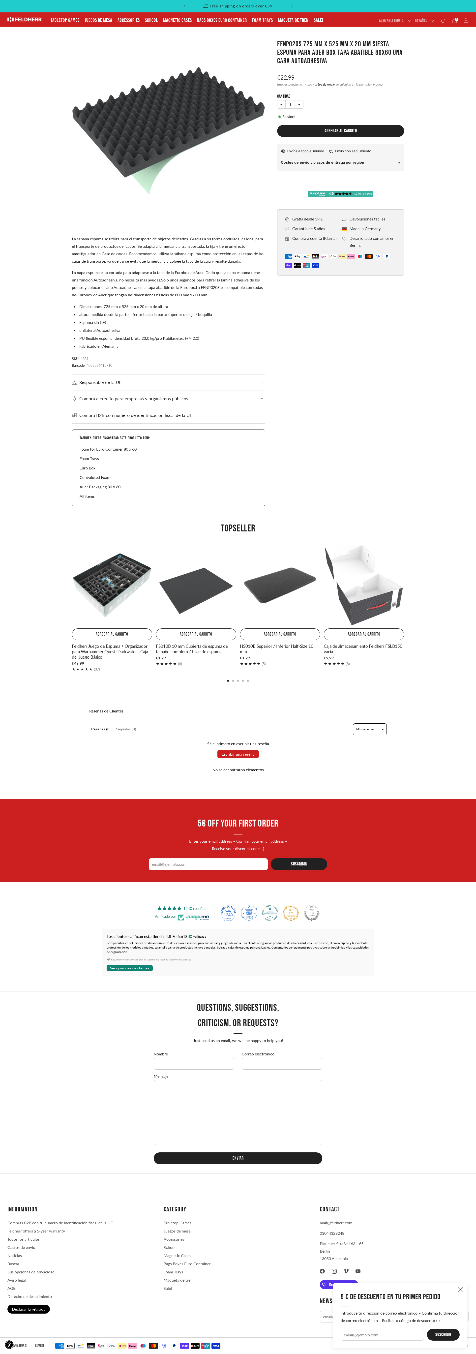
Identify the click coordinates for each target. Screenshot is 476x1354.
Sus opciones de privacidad (31, 1271)
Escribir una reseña (238, 754)
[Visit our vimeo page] (346, 1271)
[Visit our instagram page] (334, 1271)
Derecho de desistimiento (29, 1296)
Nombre (161, 1053)
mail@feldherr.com (336, 1222)
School (151, 20)
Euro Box (87, 467)
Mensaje (161, 1076)
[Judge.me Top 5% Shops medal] (312, 913)
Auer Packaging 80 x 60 (100, 486)
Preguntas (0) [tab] (125, 729)
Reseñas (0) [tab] (101, 729)
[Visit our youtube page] (358, 1271)
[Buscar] (443, 20)
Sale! (318, 20)
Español (421, 20)
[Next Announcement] (292, 6)
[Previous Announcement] (184, 6)
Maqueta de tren (293, 20)
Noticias (14, 1255)
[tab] (228, 681)
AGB (11, 1288)
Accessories (129, 20)
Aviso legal (16, 1280)
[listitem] (238, 6)
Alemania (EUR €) (392, 20)
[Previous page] (72, 586)
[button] (9, 1344)
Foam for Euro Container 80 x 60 (108, 449)
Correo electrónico (258, 1053)
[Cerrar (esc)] (460, 1289)
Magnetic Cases (177, 20)
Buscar (13, 1263)
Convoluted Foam (95, 477)
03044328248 (332, 1233)
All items (87, 496)
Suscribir (443, 1334)
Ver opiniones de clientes (129, 968)
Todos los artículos (23, 1239)
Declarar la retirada (28, 1309)
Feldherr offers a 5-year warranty (36, 1231)
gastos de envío (324, 84)
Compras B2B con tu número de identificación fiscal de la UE (60, 1222)
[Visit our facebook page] (322, 1271)
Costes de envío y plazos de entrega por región (322, 162)
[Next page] (404, 586)
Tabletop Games (65, 20)
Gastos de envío (21, 1247)
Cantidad (283, 96)
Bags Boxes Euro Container (222, 20)
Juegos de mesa (98, 20)
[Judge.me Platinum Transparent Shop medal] (270, 913)
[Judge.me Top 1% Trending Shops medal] (291, 913)
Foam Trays (262, 20)
